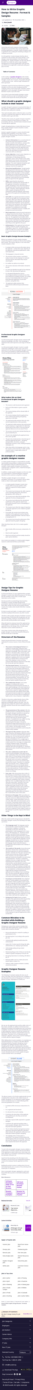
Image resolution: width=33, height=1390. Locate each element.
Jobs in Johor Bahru (23, 1296)
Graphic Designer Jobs (8, 1261)
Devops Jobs (6, 1249)
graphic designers (16, 77)
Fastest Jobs (6, 1244)
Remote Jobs (6, 1252)
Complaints (25, 1382)
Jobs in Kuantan (22, 1281)
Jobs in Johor (6, 1278)
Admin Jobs (6, 1266)
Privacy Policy (20, 1379)
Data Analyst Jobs (8, 1256)
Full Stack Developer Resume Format (20, 1184)
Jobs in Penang (22, 1278)
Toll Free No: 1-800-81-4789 (11, 1360)
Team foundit (8, 22)
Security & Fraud (7, 1379)
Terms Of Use (8, 1382)
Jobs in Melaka (22, 1288)
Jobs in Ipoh (6, 1281)
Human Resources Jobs (23, 1256)
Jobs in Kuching (7, 1296)
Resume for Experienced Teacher (21, 1193)
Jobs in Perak (6, 1293)
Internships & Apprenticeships (15, 1226)
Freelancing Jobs (22, 1249)
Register (12, 3)
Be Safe (17, 1382)
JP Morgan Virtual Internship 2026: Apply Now (16, 1229)
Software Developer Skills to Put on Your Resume (10, 1184)
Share (12, 25)
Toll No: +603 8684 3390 (13, 1357)
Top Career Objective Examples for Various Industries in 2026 (16, 1209)
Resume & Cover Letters (15, 1206)
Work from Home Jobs (23, 1245)
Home (3, 1301)
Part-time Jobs (22, 1252)
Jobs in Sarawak (22, 1293)
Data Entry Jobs (22, 1261)
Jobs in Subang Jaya (23, 1284)
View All (28, 1200)
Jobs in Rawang (7, 1284)
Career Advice (10, 1301)
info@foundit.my (10, 1365)
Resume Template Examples (9, 1193)
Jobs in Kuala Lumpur (6, 1288)
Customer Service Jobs (23, 1266)
